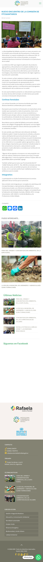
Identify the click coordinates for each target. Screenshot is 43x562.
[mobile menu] (40, 3)
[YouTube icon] (22, 554)
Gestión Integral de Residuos (15, 513)
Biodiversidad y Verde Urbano (15, 531)
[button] (38, 557)
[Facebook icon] (16, 554)
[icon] (24, 554)
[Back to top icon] (21, 545)
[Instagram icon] (19, 554)
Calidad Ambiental (11, 535)
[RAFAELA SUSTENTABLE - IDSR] (21, 3)
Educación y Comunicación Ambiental (17, 517)
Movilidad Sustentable (13, 521)
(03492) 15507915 (12, 451)
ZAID (25, 551)
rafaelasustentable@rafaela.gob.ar (17, 453)
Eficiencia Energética (12, 528)
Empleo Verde (10, 524)
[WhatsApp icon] (27, 554)
